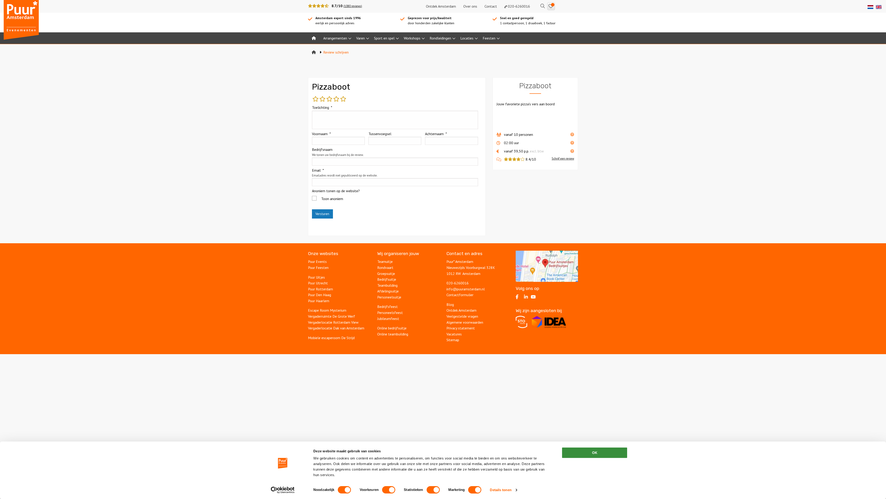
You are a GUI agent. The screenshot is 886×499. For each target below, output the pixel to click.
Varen (360, 38)
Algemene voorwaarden (464, 322)
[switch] (388, 489)
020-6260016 (518, 6)
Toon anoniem (332, 198)
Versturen (322, 214)
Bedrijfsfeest (387, 306)
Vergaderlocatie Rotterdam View (333, 322)
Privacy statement (461, 328)
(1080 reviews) (352, 6)
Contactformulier (459, 294)
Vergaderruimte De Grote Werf (331, 316)
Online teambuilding (392, 334)
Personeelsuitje (389, 297)
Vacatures (454, 334)
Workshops (412, 38)
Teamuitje (385, 261)
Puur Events (317, 261)
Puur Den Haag (319, 294)
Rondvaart (385, 267)
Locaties (466, 38)
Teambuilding (387, 285)
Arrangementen (335, 38)
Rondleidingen (440, 38)
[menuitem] (314, 38)
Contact (491, 6)
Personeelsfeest (390, 312)
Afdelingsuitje (388, 291)
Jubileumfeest (388, 318)
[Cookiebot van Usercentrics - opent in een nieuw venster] (283, 490)
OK (594, 453)
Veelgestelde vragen (462, 316)
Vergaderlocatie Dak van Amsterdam (336, 328)
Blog (450, 304)
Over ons (470, 6)
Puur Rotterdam (320, 289)
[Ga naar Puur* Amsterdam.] (314, 52)
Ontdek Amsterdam (441, 6)
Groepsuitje (386, 273)
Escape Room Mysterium (327, 310)
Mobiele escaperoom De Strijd (331, 337)
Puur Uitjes (316, 277)
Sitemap (452, 340)
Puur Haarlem (318, 300)
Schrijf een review (563, 159)
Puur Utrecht (318, 283)
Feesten (489, 38)
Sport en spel (384, 38)
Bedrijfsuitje (386, 279)
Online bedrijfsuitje (392, 328)
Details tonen (500, 490)
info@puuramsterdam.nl (465, 289)
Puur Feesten (318, 267)
